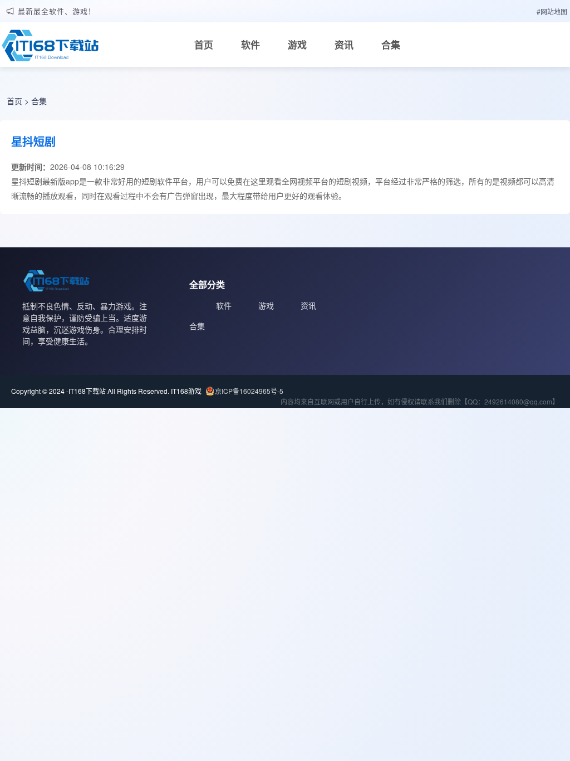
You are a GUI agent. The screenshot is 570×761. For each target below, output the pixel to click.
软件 (250, 44)
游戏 (297, 44)
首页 (203, 44)
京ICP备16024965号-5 (249, 391)
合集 (390, 44)
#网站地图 (552, 11)
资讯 (344, 44)
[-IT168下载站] (50, 48)
